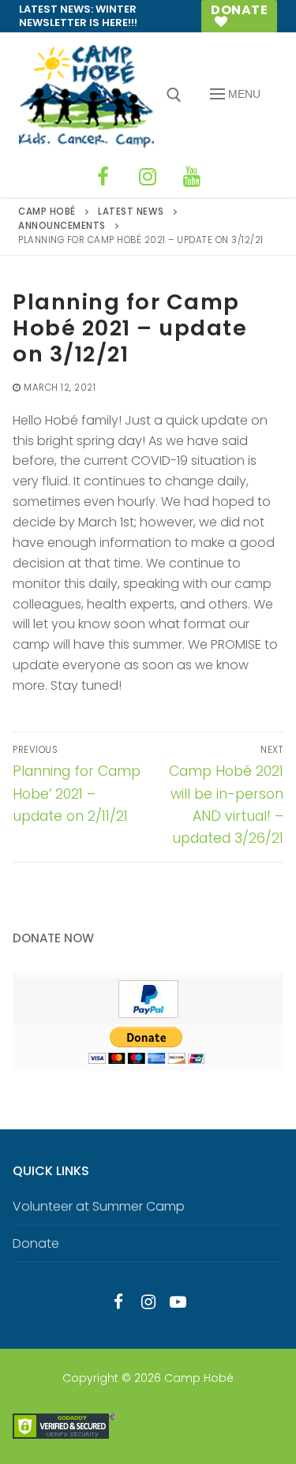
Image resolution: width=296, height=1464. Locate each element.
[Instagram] (147, 176)
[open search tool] (174, 95)
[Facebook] (103, 176)
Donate (239, 10)
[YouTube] (191, 176)
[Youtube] (178, 1302)
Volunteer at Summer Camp (99, 1206)
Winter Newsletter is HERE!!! (78, 16)
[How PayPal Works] (148, 1014)
